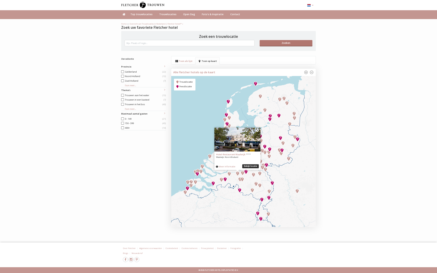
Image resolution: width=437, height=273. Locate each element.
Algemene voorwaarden (150, 248)
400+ (145, 127)
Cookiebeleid (171, 248)
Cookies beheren (189, 248)
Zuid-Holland (145, 80)
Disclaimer (222, 248)
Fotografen (235, 248)
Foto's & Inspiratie (212, 14)
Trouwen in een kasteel (145, 99)
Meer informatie (227, 166)
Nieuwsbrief (137, 253)
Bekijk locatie (250, 166)
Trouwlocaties (167, 14)
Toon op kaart (209, 61)
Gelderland (145, 71)
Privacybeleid (207, 248)
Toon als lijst (185, 61)
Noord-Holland (145, 76)
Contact (235, 14)
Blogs (125, 253)
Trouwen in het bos (145, 104)
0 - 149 (145, 118)
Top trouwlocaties (141, 14)
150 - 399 (145, 123)
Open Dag (189, 14)
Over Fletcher (129, 248)
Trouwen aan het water (145, 95)
